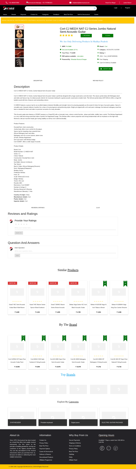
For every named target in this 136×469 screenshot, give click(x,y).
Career (96, 14)
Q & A (98, 207)
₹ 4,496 (119, 312)
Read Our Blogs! (110, 2)
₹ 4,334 (37, 312)
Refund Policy (98, 80)
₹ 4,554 (98, 312)
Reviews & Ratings (37, 207)
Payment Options (44, 448)
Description (37, 80)
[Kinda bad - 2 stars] (18, 224)
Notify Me (105, 69)
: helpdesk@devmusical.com (79, 3)
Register (127, 8)
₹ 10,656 (17, 367)
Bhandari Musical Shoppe (79, 59)
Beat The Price (68, 14)
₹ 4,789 (78, 312)
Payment (23, 14)
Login (115, 8)
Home (5, 14)
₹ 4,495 (58, 312)
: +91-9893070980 (12, 3)
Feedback (56, 14)
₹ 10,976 (57, 367)
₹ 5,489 (17, 312)
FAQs (71, 457)
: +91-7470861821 (46, 2)
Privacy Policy (43, 443)
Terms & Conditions (75, 446)
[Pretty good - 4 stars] (24, 224)
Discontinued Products (46, 457)
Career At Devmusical (46, 451)
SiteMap (71, 454)
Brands (14, 14)
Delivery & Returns (45, 454)
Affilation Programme (45, 460)
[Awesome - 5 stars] (26, 224)
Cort (106, 46)
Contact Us (34, 14)
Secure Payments (74, 440)
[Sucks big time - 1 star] (16, 224)
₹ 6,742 (98, 367)
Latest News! (127, 2)
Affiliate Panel (73, 460)
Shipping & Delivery (75, 443)
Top (68, 374)
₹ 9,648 (37, 367)
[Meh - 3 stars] (21, 224)
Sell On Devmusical (84, 14)
